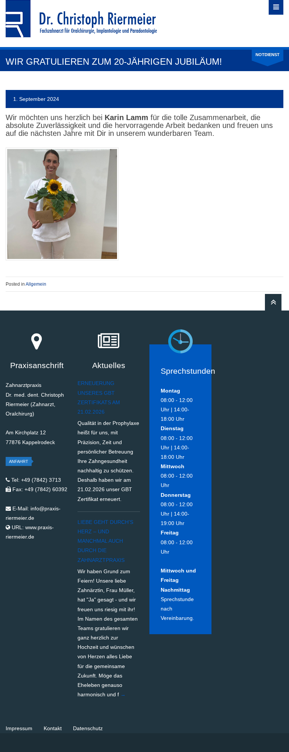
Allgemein (36, 284)
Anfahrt (18, 461)
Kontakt (53, 728)
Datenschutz (88, 728)
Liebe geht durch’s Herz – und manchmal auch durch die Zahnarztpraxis (105, 541)
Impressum (19, 728)
